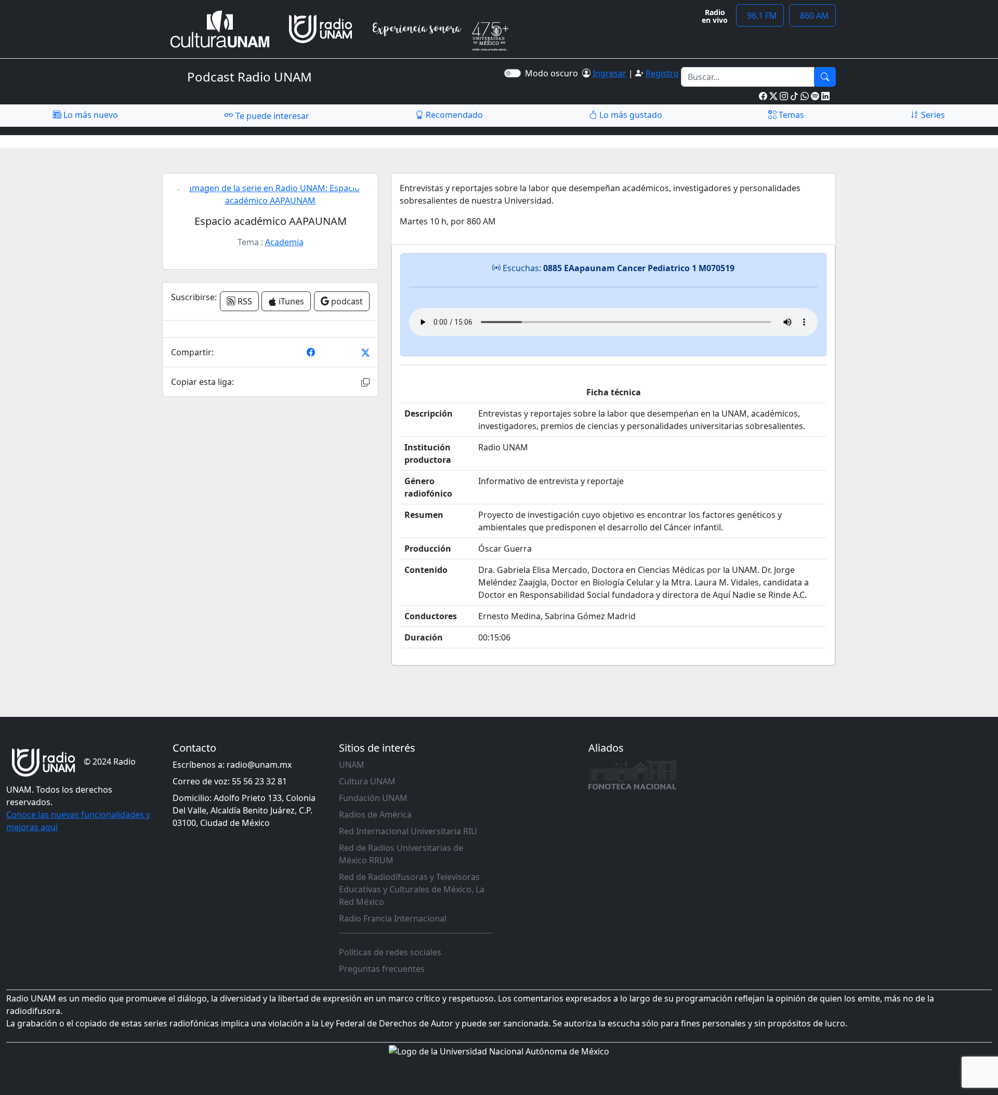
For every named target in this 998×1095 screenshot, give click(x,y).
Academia (284, 242)
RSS (243, 301)
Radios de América (375, 814)
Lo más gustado (629, 115)
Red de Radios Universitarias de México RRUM (401, 854)
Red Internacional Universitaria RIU (408, 831)
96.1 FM (760, 15)
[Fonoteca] (632, 774)
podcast (346, 301)
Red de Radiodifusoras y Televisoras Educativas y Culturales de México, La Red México (411, 889)
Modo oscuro (553, 73)
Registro (662, 73)
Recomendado (453, 115)
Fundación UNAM (373, 798)
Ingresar (609, 73)
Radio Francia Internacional (393, 918)
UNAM (351, 764)
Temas (790, 115)
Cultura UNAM (367, 781)
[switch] (512, 73)
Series (932, 115)
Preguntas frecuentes (382, 968)
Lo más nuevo (89, 115)
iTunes (290, 301)
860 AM (812, 15)
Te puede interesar (271, 116)
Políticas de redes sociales (390, 952)
